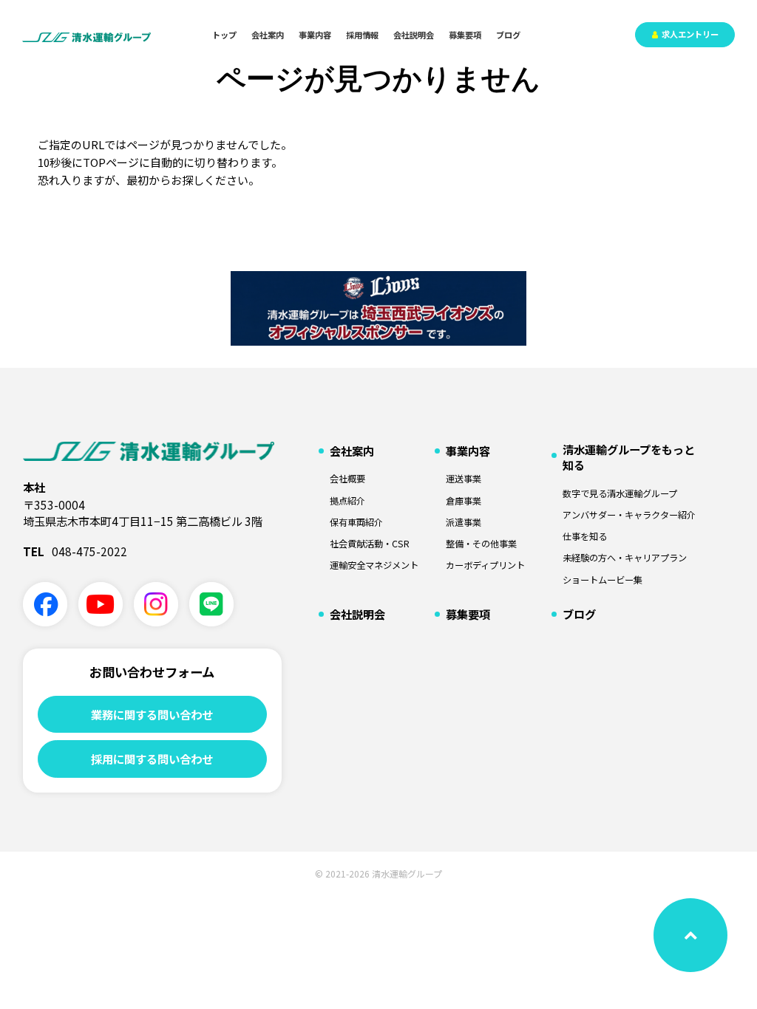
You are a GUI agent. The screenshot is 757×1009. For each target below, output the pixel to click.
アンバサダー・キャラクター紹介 (629, 515)
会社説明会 (413, 35)
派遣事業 (463, 522)
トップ (224, 35)
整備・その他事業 (481, 544)
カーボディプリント (485, 565)
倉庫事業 (463, 501)
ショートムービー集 (602, 580)
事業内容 (315, 35)
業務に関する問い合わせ (152, 714)
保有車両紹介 (356, 522)
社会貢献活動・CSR (370, 544)
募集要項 (465, 35)
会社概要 (347, 479)
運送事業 (463, 479)
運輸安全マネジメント (374, 565)
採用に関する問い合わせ (152, 758)
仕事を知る (585, 536)
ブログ (508, 35)
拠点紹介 (347, 501)
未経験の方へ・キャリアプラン (625, 558)
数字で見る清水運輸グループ (620, 494)
